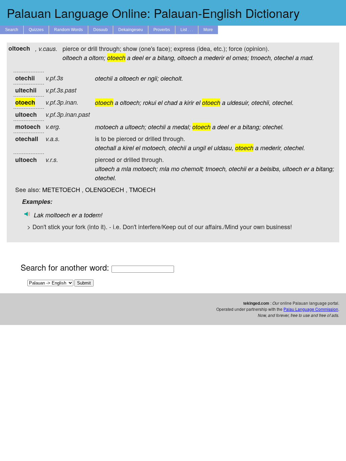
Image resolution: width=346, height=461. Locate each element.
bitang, (166, 57)
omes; (240, 57)
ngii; (153, 78)
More (208, 29)
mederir (214, 57)
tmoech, (261, 57)
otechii (104, 78)
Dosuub (100, 29)
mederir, (271, 147)
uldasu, (223, 147)
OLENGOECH (104, 189)
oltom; (97, 57)
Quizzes (36, 29)
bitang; (252, 127)
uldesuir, (238, 102)
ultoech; (135, 127)
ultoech (105, 168)
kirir (189, 102)
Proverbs (161, 29)
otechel (284, 57)
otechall (105, 147)
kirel (128, 147)
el (228, 57)
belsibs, (270, 168)
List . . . (186, 29)
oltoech (72, 57)
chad (170, 102)
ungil (199, 147)
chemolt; (192, 168)
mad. (307, 57)
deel (138, 57)
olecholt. (171, 78)
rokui (149, 102)
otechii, (261, 102)
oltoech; (130, 102)
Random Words (68, 29)
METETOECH (61, 189)
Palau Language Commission (310, 309)
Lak (39, 215)
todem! (93, 215)
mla (126, 168)
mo (175, 168)
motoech (106, 127)
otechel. (283, 102)
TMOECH (142, 189)
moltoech (57, 215)
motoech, (154, 147)
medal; (181, 127)
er (148, 57)
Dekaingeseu (130, 29)
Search (11, 29)
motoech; (145, 168)
